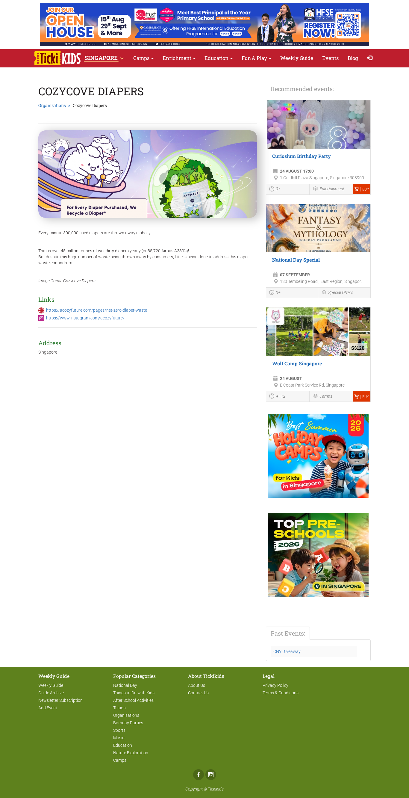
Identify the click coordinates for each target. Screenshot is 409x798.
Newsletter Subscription (60, 700)
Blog (353, 58)
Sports (119, 730)
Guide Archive (51, 692)
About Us (196, 685)
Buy (365, 189)
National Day (125, 685)
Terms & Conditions (281, 692)
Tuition (119, 707)
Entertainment (331, 188)
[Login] (371, 58)
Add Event (47, 707)
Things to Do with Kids (133, 692)
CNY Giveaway (287, 651)
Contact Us (198, 692)
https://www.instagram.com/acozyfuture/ (85, 318)
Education (217, 58)
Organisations (126, 715)
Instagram (210, 774)
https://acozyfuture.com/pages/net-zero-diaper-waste (96, 310)
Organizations (52, 105)
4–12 (281, 396)
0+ (278, 188)
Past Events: (288, 633)
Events (330, 58)
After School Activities (133, 700)
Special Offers (340, 292)
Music (118, 737)
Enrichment (178, 58)
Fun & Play (255, 58)
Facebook (198, 774)
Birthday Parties (128, 722)
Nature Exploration (130, 752)
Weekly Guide (296, 58)
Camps (142, 58)
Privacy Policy (275, 685)
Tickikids (216, 789)
